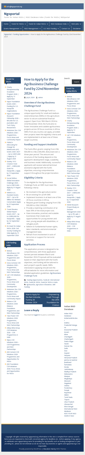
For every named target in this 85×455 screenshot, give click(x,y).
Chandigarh (68, 337)
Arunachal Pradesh (71, 330)
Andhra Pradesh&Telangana (70, 325)
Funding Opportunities (21, 34)
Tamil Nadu (68, 397)
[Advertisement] (42, 54)
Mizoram (67, 381)
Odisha (66, 386)
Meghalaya (68, 379)
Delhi (66, 348)
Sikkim (66, 395)
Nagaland (67, 383)
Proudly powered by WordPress (30, 449)
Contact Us (66, 28)
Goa (65, 351)
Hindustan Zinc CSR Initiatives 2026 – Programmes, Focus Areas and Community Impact (74, 154)
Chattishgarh (68, 339)
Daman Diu (68, 346)
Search (67, 78)
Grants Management (11, 28)
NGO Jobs (75, 24)
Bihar (66, 334)
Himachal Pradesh (70, 358)
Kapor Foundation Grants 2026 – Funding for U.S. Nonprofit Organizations (13, 106)
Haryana (67, 355)
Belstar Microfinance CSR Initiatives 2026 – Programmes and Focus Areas (73, 101)
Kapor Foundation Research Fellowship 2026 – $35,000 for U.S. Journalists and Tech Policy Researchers (13, 121)
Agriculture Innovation (44, 285)
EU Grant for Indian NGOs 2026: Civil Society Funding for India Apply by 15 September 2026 (14, 230)
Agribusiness (31, 285)
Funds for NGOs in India (49, 282)
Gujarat (67, 353)
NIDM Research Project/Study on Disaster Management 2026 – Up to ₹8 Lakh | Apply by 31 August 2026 (74, 212)
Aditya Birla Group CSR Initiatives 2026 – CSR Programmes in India (73, 226)
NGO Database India (59, 24)
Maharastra (68, 374)
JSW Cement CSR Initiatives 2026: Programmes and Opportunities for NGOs (13, 356)
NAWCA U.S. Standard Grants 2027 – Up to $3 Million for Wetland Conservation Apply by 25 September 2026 (14, 200)
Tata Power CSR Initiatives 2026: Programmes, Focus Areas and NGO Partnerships (73, 180)
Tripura (66, 399)
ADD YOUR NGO (70, 413)
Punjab (66, 390)
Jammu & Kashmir (70, 360)
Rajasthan (67, 393)
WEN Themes (61, 449)
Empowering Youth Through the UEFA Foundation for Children (52, 299)
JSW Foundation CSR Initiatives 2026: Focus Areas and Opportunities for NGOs (13, 368)
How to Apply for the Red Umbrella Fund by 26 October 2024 (33, 298)
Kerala (66, 367)
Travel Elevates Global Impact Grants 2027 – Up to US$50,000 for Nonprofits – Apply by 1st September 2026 (13, 216)
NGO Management (31, 28)
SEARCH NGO (69, 416)
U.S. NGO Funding (50, 28)
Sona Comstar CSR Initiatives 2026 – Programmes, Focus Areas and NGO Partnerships (74, 113)
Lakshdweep (68, 369)
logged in (37, 315)
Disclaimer (77, 28)
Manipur (67, 376)
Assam (66, 332)
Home (6, 24)
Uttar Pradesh (69, 402)
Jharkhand (67, 362)
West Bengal (68, 406)
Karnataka (67, 365)
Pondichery (68, 388)
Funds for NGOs (18, 24)
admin (40, 97)
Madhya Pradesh (70, 372)
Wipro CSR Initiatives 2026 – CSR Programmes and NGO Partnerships (13, 344)
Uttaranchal (68, 404)
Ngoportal (12, 14)
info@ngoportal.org (14, 7)
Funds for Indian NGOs (37, 24)
